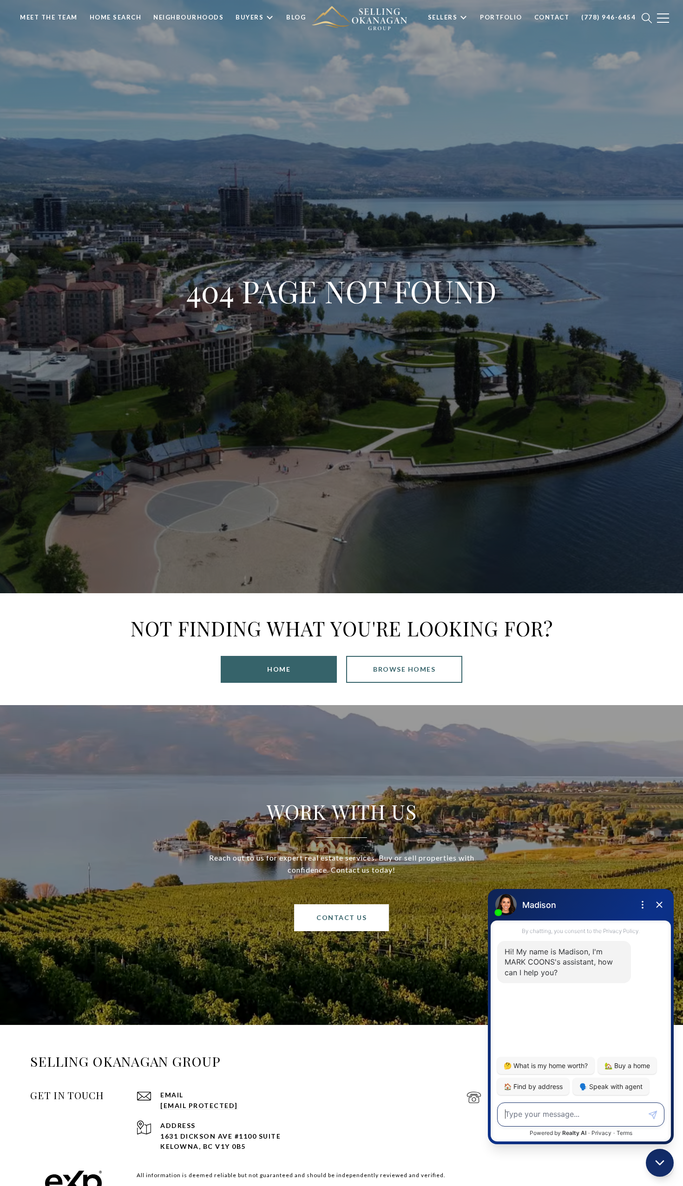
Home (278, 669)
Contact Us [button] (341, 917)
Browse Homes (404, 669)
